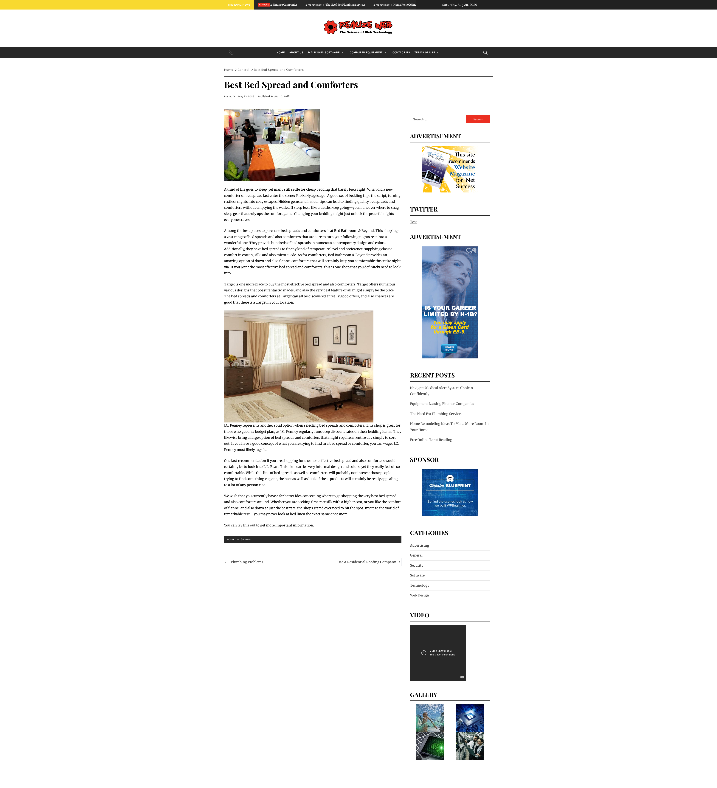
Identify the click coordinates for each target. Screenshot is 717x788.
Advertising (419, 545)
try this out (246, 525)
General (246, 539)
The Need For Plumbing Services (436, 414)
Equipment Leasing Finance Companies (442, 404)
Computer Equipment (366, 52)
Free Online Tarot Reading (431, 440)
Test (413, 222)
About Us (296, 52)
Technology (419, 585)
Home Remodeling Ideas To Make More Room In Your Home (353, 4)
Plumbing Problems (247, 562)
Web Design (419, 595)
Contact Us (401, 52)
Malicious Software (324, 52)
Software (417, 575)
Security (416, 565)
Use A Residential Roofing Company (366, 562)
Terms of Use (425, 52)
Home (281, 52)
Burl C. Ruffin (283, 96)
